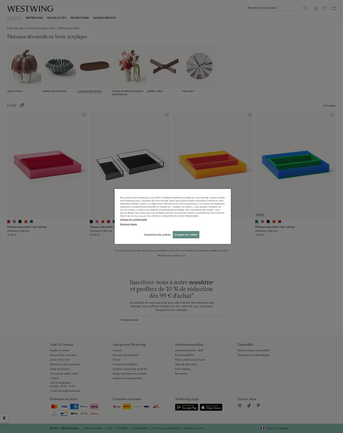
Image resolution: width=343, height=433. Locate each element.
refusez (142, 216)
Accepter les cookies (186, 234)
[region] (173, 216)
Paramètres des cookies (157, 234)
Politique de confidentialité (133, 219)
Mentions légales (128, 224)
